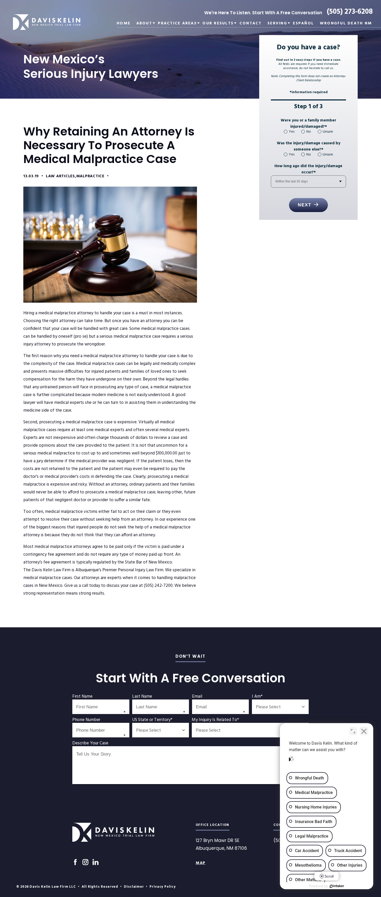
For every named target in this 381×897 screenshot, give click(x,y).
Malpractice (90, 176)
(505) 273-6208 (350, 12)
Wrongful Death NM (346, 23)
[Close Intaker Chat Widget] (364, 731)
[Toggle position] (353, 731)
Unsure (328, 132)
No (308, 132)
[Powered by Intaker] (337, 886)
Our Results (218, 23)
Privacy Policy (163, 886)
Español (303, 23)
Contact (250, 23)
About (144, 23)
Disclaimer (134, 886)
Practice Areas (177, 23)
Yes (291, 132)
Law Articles (60, 176)
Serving (277, 23)
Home (123, 23)
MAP (201, 863)
